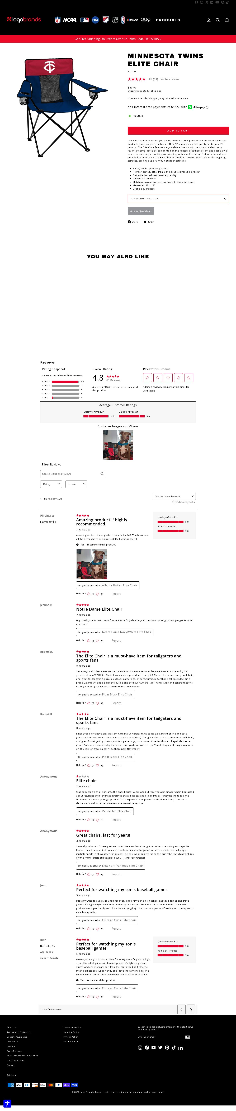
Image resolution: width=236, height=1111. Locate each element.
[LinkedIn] (211, 2)
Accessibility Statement (19, 1032)
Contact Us (12, 1041)
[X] (207, 2)
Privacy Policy (70, 1036)
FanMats (11, 1065)
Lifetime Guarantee (17, 1036)
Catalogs (11, 1075)
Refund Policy (70, 1041)
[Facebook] (196, 2)
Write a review (170, 79)
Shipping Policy (71, 1032)
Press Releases (14, 1051)
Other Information (144, 198)
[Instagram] (201, 2)
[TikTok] (227, 2)
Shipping (132, 91)
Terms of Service (72, 1027)
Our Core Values (15, 1060)
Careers (11, 1046)
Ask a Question (141, 211)
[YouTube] (217, 2)
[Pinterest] (222, 2)
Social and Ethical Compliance (22, 1055)
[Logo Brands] (24, 20)
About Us (11, 1027)
